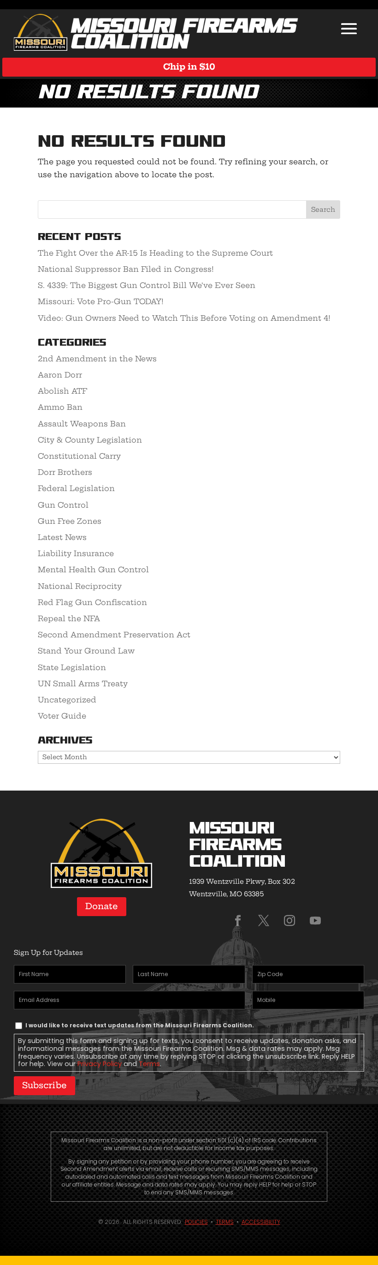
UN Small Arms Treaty (83, 683)
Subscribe (44, 1085)
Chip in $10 (189, 66)
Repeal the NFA (69, 618)
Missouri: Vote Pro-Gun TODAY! (101, 301)
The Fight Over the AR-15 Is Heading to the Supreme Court (155, 253)
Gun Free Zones (69, 521)
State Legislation (72, 667)
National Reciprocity (80, 586)
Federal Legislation (76, 488)
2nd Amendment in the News (97, 358)
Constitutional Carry (79, 456)
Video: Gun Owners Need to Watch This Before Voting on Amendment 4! (184, 318)
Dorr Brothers (65, 472)
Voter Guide (62, 715)
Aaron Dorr (60, 374)
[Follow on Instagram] (289, 921)
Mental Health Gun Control (93, 569)
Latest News (62, 537)
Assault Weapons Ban (82, 423)
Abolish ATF (62, 391)
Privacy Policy (99, 1063)
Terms (149, 1063)
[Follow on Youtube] (315, 921)
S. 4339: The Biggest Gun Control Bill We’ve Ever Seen (146, 285)
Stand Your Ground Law (86, 650)
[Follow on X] (264, 921)
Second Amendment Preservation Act (114, 634)
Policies (196, 1222)
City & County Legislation (90, 439)
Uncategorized (67, 699)
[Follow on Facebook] (238, 921)
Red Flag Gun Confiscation (92, 602)
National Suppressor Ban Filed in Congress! (126, 269)
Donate (101, 906)
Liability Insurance (76, 553)
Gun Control (63, 505)
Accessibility (261, 1222)
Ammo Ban (60, 407)
